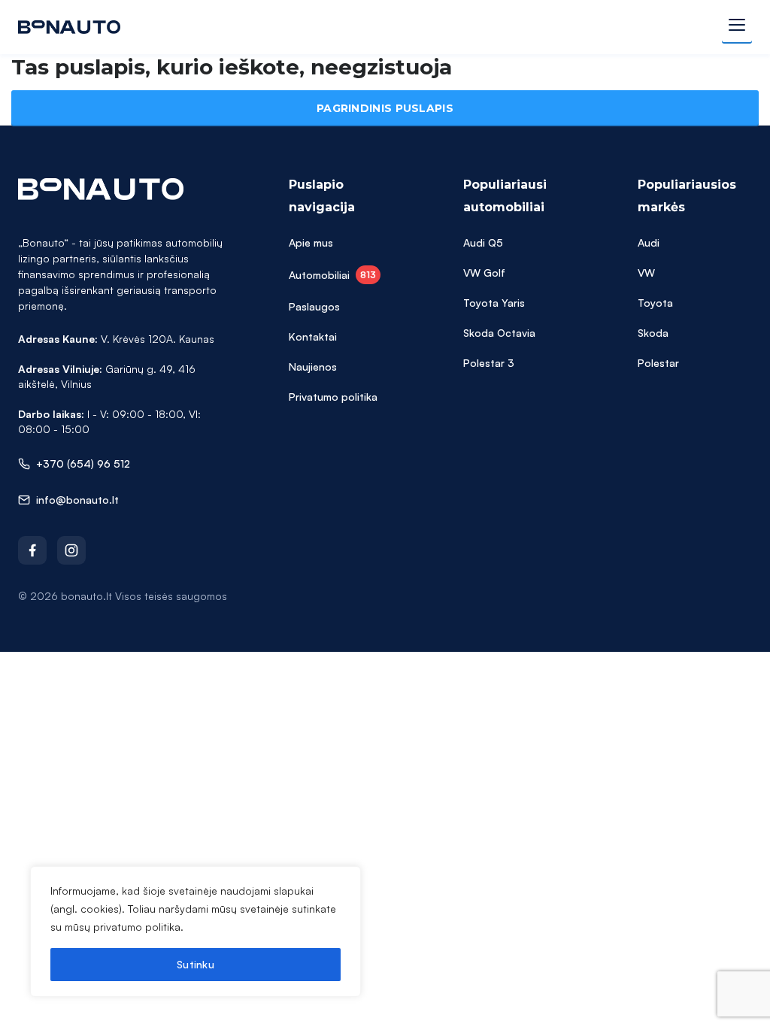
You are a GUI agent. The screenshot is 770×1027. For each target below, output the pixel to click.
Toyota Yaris (494, 302)
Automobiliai (332, 274)
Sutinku (195, 964)
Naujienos (313, 366)
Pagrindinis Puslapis (385, 108)
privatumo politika (136, 926)
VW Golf (484, 272)
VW (646, 272)
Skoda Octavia (499, 332)
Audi (648, 242)
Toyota (655, 302)
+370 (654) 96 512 (83, 463)
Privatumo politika (333, 396)
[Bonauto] (69, 27)
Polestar (658, 362)
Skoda (653, 332)
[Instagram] (71, 550)
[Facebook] (32, 550)
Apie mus (311, 242)
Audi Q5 (483, 242)
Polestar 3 (488, 362)
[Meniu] (737, 27)
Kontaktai (313, 336)
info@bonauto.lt (77, 499)
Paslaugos (314, 306)
